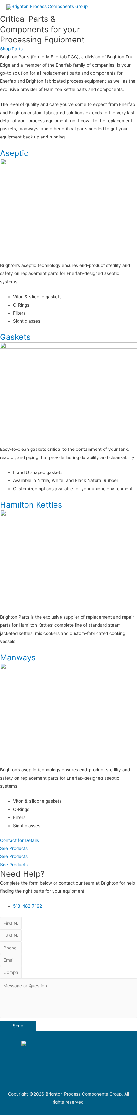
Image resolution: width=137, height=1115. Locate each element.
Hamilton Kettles (31, 504)
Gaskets (15, 337)
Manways (18, 657)
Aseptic (14, 153)
